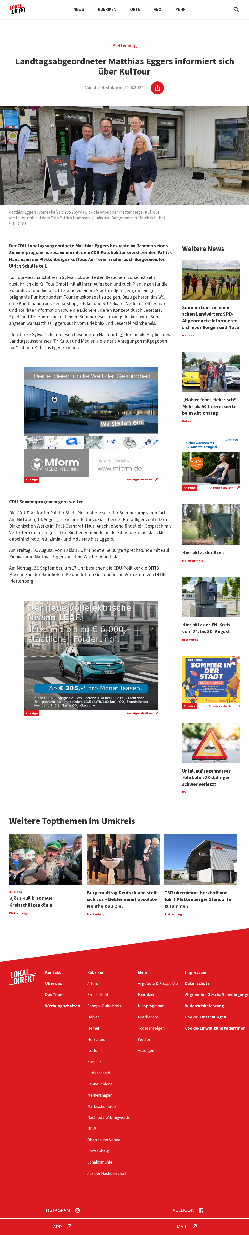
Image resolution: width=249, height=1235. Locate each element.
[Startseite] (17, 12)
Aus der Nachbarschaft (106, 1173)
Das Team (54, 995)
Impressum (195, 972)
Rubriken (107, 10)
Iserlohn (94, 1051)
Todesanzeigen (151, 1028)
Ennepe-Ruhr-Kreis (104, 1006)
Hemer (93, 1028)
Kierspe (94, 1062)
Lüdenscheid (98, 1073)
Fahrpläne (146, 995)
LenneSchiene (100, 1084)
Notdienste (148, 1017)
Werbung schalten (62, 1006)
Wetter (144, 1039)
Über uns (53, 984)
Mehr (180, 10)
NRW (91, 1129)
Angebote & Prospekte (158, 984)
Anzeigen (146, 1051)
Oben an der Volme (103, 1140)
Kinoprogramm (151, 1006)
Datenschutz (197, 984)
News (78, 10)
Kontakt (53, 972)
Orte (135, 10)
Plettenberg (124, 45)
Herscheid (96, 1039)
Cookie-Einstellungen (205, 1017)
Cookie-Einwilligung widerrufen (215, 1028)
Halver (93, 1017)
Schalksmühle (99, 1162)
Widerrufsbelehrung (204, 1006)
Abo (157, 10)
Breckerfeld (97, 995)
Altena (93, 984)
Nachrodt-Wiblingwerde (108, 1118)
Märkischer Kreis (101, 1106)
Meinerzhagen (99, 1095)
